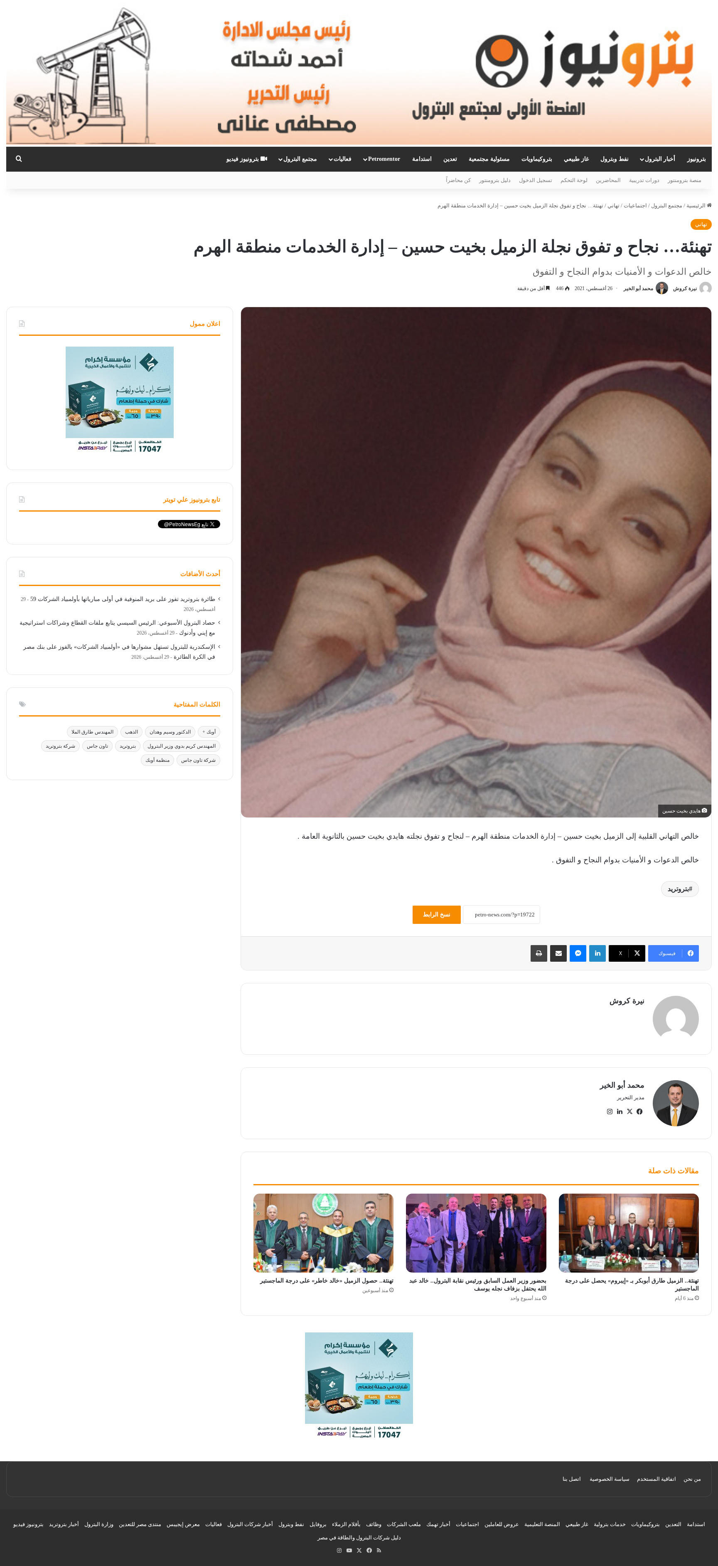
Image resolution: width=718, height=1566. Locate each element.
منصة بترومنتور (684, 180)
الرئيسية (696, 205)
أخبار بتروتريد (64, 1524)
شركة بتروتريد (60, 746)
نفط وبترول (614, 159)
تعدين (450, 159)
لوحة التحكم (574, 180)
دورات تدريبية (644, 180)
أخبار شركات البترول (250, 1524)
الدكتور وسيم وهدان (170, 732)
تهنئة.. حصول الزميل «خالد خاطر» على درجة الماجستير (326, 1281)
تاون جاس (97, 746)
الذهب (131, 732)
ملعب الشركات (404, 1524)
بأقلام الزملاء (346, 1524)
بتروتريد (678, 888)
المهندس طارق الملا (92, 732)
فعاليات (343, 159)
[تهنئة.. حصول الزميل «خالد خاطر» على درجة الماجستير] (323, 1233)
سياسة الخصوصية (609, 1479)
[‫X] (629, 1112)
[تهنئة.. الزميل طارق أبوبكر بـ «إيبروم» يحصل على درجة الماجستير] (629, 1233)
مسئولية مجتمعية (489, 159)
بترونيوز (696, 159)
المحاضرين (608, 180)
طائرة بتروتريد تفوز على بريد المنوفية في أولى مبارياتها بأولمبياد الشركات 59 (122, 599)
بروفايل (318, 1524)
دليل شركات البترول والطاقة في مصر (359, 1537)
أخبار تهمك (438, 1524)
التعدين (673, 1524)
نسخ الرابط (436, 914)
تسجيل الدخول (535, 180)
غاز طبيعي (576, 159)
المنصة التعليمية (542, 1524)
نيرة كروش (685, 288)
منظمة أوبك (157, 760)
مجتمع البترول (300, 159)
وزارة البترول (98, 1524)
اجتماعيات (635, 205)
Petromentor (384, 159)
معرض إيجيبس (183, 1524)
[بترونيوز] (359, 73)
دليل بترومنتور (495, 180)
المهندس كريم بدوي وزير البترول (182, 746)
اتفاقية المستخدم (656, 1479)
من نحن (692, 1479)
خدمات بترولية (610, 1524)
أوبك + (209, 732)
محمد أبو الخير (638, 288)
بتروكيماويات (536, 159)
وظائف (373, 1524)
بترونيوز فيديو (243, 159)
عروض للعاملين (501, 1524)
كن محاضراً (458, 180)
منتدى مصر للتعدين (140, 1524)
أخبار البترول (660, 159)
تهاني (613, 205)
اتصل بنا (572, 1479)
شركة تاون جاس (198, 760)
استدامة (422, 159)
